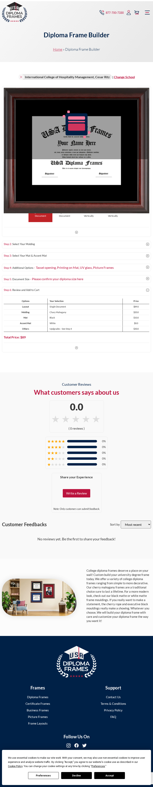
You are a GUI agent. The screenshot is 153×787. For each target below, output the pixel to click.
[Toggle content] (147, 244)
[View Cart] (137, 12)
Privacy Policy (113, 710)
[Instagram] (68, 745)
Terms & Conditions (113, 703)
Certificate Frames (38, 703)
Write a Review (76, 493)
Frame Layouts (38, 723)
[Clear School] (21, 77)
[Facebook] (76, 745)
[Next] (76, 232)
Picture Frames (38, 717)
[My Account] (129, 12)
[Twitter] (84, 745)
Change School (124, 77)
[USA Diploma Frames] (76, 662)
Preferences (43, 775)
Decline (76, 775)
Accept (109, 775)
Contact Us (113, 697)
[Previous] (76, 348)
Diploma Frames (37, 697)
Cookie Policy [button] (15, 766)
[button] (147, 12)
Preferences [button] (98, 766)
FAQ (113, 717)
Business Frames (38, 710)
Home (57, 49)
